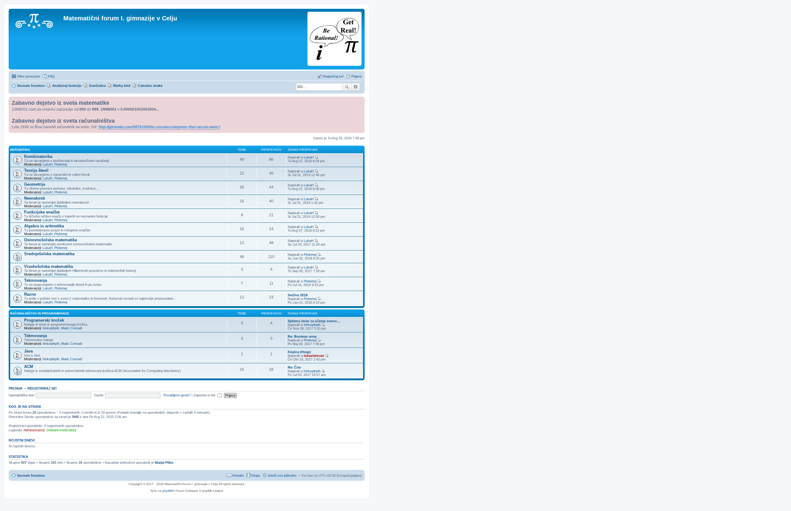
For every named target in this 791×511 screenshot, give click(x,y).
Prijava (16, 388)
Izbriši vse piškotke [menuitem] (282, 475)
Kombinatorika (38, 156)
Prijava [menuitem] (356, 76)
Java (28, 351)
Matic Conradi (71, 328)
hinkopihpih (51, 328)
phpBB (167, 490)
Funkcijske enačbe (42, 212)
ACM (28, 366)
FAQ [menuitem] (51, 76)
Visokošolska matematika (48, 266)
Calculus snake (150, 85)
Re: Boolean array (302, 336)
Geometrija (34, 184)
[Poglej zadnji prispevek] (316, 157)
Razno (30, 294)
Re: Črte (294, 367)
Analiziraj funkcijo (67, 85)
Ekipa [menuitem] (256, 475)
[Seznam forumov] (36, 20)
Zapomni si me (204, 395)
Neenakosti (34, 198)
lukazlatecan (314, 355)
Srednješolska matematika (49, 253)
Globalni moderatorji (61, 430)
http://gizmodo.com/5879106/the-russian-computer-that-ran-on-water (159, 127)
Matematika (20, 149)
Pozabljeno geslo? (177, 395)
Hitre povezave (28, 76)
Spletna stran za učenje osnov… (314, 321)
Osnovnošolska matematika (50, 240)
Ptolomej (60, 164)
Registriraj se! (42, 388)
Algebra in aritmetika (44, 226)
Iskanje (347, 87)
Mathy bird (121, 85)
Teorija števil (36, 170)
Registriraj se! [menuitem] (333, 76)
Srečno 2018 (297, 295)
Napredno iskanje (356, 87)
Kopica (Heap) (299, 352)
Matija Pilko (164, 462)
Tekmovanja (35, 280)
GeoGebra (97, 85)
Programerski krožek (44, 320)
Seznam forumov (31, 475)
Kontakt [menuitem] (238, 475)
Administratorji (33, 430)
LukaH (48, 164)
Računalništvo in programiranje (39, 313)
